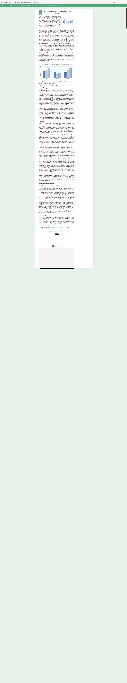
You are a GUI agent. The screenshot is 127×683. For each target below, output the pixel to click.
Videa (14, 5)
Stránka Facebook (46, 5)
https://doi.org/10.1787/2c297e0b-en (47, 220)
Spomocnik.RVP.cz (48, 227)
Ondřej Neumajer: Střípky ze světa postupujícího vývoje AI (56, 12)
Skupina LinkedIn (54, 5)
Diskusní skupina (38, 5)
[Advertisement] (81, 31)
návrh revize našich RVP (56, 204)
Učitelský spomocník (64, 232)
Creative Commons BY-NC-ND (63, 227)
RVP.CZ (50, 232)
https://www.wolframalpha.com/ (46, 50)
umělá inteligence (56, 232)
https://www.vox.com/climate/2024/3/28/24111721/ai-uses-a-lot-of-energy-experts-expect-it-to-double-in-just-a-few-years (56, 224)
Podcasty (19, 5)
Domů (11, 5)
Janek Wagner (55, 230)
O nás (60, 5)
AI (47, 232)
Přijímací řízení (30, 5)
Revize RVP (23, 5)
